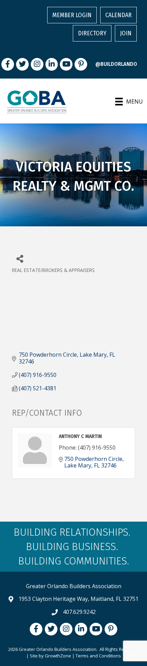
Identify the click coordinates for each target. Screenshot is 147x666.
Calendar (118, 15)
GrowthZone (58, 656)
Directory (92, 33)
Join (126, 33)
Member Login (72, 15)
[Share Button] (19, 258)
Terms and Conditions (98, 656)
